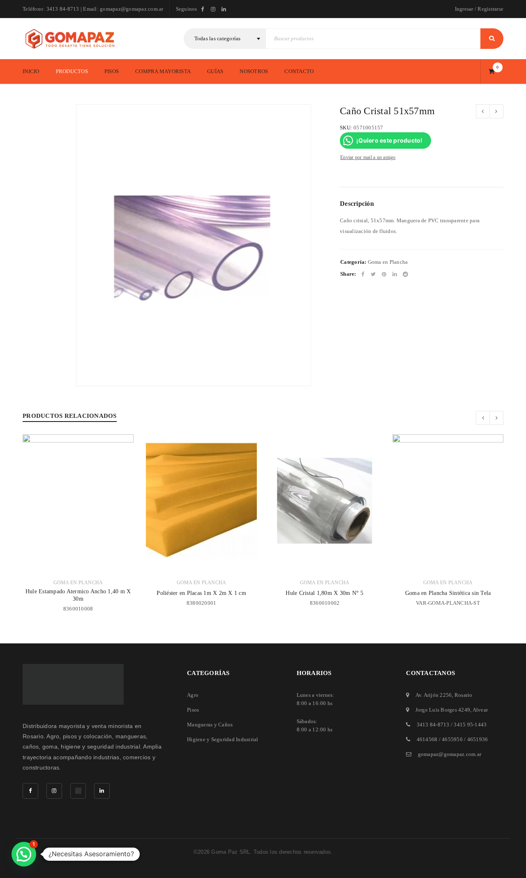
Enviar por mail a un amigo (368, 157)
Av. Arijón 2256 (433, 695)
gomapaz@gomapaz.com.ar (450, 754)
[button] (24, 854)
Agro (192, 695)
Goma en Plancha (388, 262)
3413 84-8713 (433, 724)
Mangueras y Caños (210, 724)
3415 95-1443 (470, 724)
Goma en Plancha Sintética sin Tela (448, 593)
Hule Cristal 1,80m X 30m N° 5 (324, 593)
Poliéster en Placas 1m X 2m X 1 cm (201, 593)
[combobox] (224, 38)
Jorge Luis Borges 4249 (443, 710)
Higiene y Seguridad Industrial (222, 739)
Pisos (193, 710)
